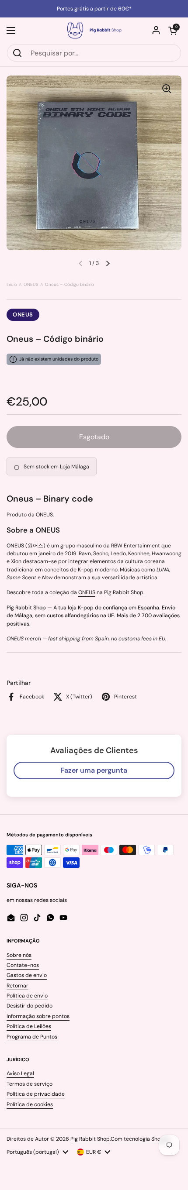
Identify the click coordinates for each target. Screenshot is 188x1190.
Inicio (12, 284)
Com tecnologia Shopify (140, 1138)
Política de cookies (30, 1104)
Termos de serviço (29, 1083)
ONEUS (31, 284)
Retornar (17, 985)
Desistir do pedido (29, 1005)
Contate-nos (23, 965)
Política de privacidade (36, 1093)
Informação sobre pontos (38, 1016)
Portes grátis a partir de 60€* (94, 8)
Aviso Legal (20, 1073)
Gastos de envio (27, 975)
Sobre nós (19, 955)
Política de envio (27, 995)
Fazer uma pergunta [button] (94, 770)
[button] (172, 30)
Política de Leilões (29, 1026)
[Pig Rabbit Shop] (94, 30)
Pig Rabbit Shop (90, 1138)
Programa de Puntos (32, 1036)
